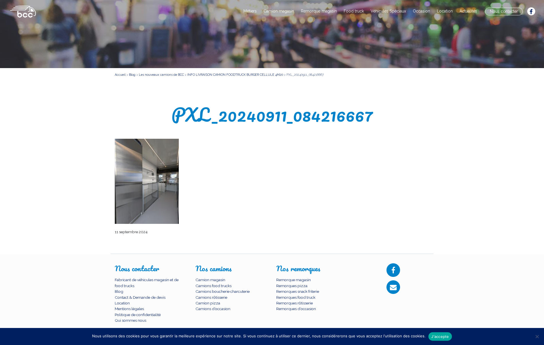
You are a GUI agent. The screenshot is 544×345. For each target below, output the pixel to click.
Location (445, 11)
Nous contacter (504, 11)
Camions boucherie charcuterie (223, 291)
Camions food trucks (213, 285)
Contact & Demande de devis (140, 297)
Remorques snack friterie (297, 291)
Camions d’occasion (213, 308)
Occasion (421, 11)
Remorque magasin (319, 11)
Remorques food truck (295, 297)
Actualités (468, 11)
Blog (119, 291)
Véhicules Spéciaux (388, 11)
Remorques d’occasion (296, 308)
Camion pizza (208, 303)
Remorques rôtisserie (294, 303)
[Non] (537, 336)
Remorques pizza (291, 285)
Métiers (250, 11)
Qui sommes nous (130, 320)
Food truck (354, 11)
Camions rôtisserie (211, 297)
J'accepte (440, 336)
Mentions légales (129, 308)
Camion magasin (279, 11)
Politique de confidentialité (138, 314)
